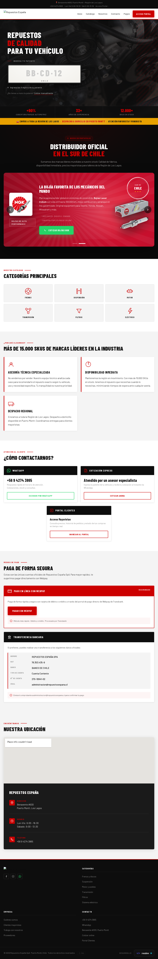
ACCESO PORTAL (143, 14)
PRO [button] (82, 953)
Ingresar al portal (79, 534)
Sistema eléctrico (90, 902)
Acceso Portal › (102, 6)
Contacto (115, 13)
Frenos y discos (89, 876)
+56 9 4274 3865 (25, 841)
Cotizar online (88, 935)
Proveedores (9, 935)
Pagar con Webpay (22, 610)
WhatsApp (86, 925)
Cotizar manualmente (43, 93)
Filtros (85, 897)
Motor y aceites (89, 887)
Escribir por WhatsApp (40, 495)
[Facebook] (6, 876)
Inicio (79, 13)
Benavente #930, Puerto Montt (95, 930)
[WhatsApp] (20, 876)
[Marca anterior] (10, 209)
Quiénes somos (11, 920)
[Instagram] (13, 876)
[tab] (76, 243)
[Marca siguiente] (148, 209)
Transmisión (87, 892)
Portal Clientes (88, 940)
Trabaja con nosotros (13, 930)
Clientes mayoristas (12, 925)
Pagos (127, 13)
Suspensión (87, 881)
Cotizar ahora (117, 495)
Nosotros (102, 13)
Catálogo (90, 13)
